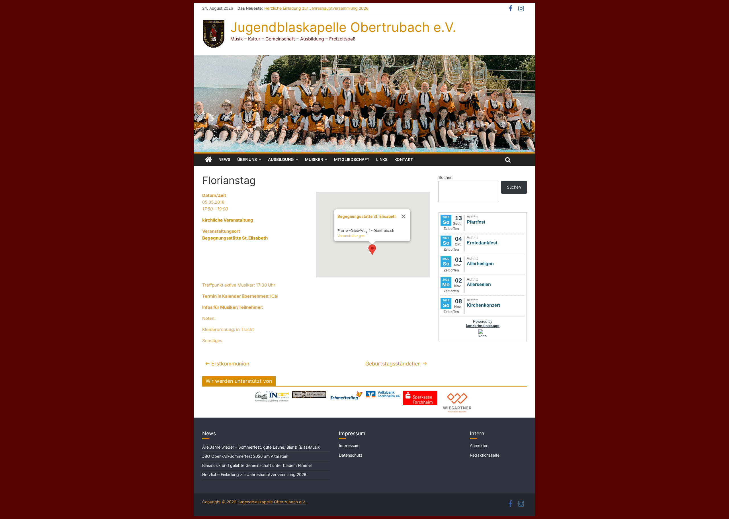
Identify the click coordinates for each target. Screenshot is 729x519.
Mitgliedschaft (351, 159)
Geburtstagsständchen (396, 364)
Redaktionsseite (484, 455)
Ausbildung (281, 159)
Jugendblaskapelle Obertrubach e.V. (343, 27)
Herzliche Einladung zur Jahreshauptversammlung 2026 (316, 8)
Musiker (314, 159)
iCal (274, 296)
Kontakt (403, 159)
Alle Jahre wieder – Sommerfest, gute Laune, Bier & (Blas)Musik (261, 447)
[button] (372, 249)
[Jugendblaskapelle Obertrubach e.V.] (364, 58)
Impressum (349, 445)
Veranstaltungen (350, 236)
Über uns (247, 159)
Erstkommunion (227, 364)
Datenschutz (351, 455)
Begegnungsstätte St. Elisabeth (235, 238)
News (224, 159)
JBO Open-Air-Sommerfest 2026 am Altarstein (245, 456)
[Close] (403, 216)
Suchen (445, 177)
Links (382, 159)
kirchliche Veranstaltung (227, 220)
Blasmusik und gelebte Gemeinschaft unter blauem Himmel (257, 465)
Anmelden (479, 445)
